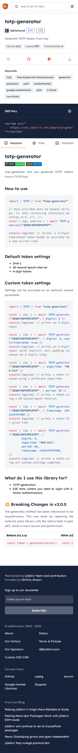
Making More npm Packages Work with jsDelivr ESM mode (37, 718)
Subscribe (39, 610)
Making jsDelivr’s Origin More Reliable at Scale (37, 709)
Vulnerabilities (53, 46)
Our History (13, 641)
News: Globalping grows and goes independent (37, 736)
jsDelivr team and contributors (45, 576)
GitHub (9, 676)
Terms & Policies (50, 641)
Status (43, 633)
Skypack (40, 684)
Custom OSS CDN (17, 657)
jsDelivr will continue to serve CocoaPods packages (33, 728)
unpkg (39, 676)
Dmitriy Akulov (32, 580)
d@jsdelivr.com (49, 649)
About (9, 633)
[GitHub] (28, 59)
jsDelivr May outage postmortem (27, 743)
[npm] (49, 59)
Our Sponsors (14, 649)
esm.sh (68, 676)
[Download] (69, 59)
